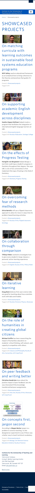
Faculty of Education (16, 134)
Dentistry (12, 178)
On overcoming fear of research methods (15, 201)
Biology (12, 440)
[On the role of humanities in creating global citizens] (12, 313)
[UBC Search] (31, 2)
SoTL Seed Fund (18, 353)
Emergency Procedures (8, 487)
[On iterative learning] (12, 276)
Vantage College (28, 134)
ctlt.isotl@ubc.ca (11, 465)
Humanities (8, 353)
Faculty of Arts (14, 220)
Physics (23, 302)
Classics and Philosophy (17, 350)
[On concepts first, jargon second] (12, 409)
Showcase (30, 302)
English (12, 264)
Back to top (6, 469)
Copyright (27, 487)
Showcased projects (14, 83)
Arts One (12, 392)
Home (3, 17)
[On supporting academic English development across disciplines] (12, 97)
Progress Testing (21, 178)
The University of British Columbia (13, 4)
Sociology (5, 223)
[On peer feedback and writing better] (12, 364)
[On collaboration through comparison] (12, 234)
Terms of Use (19, 487)
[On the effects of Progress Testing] (12, 146)
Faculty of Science (15, 302)
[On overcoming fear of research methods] (12, 190)
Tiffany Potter (28, 264)
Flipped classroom (25, 220)
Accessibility (5, 489)
